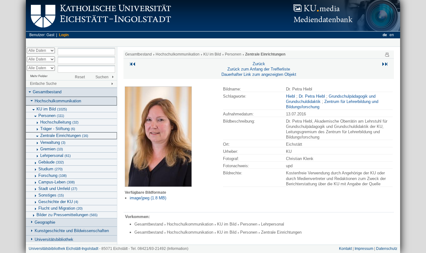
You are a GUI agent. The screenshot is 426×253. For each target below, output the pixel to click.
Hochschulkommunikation (58, 101)
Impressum (364, 248)
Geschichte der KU (58, 201)
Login (64, 35)
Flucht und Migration (60, 208)
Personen (51, 115)
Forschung (52, 175)
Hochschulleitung (59, 122)
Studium (50, 169)
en (392, 35)
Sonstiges (51, 195)
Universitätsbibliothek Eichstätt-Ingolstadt (63, 248)
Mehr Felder (38, 76)
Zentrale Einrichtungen (64, 135)
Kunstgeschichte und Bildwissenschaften (72, 230)
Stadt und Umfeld (57, 188)
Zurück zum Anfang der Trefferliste (258, 69)
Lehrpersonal (55, 155)
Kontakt (345, 248)
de (385, 35)
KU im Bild (51, 109)
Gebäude (51, 162)
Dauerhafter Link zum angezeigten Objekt (258, 74)
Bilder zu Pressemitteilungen (67, 214)
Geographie (45, 222)
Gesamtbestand (47, 92)
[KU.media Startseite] (345, 29)
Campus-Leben (56, 182)
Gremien (51, 149)
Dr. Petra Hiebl (312, 96)
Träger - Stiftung (57, 128)
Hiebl (290, 96)
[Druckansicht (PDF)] (387, 54)
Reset (80, 77)
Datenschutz (386, 248)
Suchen (102, 77)
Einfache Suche (43, 83)
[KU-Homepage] (100, 29)
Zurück (259, 63)
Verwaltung (52, 142)
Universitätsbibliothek (54, 239)
